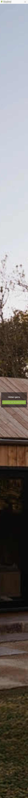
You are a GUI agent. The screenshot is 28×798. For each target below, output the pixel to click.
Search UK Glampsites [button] (14, 402)
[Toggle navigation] (25, 2)
